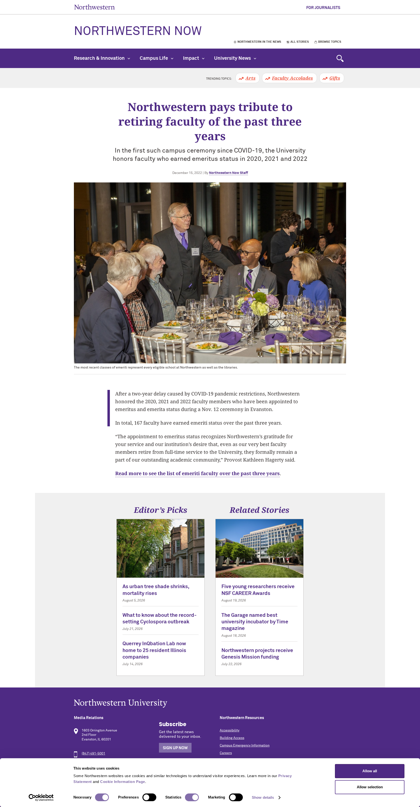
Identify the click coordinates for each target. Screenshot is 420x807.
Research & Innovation (100, 58)
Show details (263, 797)
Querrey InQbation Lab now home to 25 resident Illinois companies (154, 650)
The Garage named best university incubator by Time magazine (254, 622)
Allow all (369, 771)
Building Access (232, 738)
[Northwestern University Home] (94, 6)
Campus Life (154, 58)
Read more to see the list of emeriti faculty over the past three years (197, 473)
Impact (191, 58)
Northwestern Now (138, 32)
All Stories (299, 42)
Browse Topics (329, 42)
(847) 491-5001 (93, 753)
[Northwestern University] (210, 703)
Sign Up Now (175, 748)
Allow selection (370, 787)
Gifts (334, 78)
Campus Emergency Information (245, 745)
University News (233, 58)
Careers (226, 753)
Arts (250, 78)
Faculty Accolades (292, 78)
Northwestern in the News (259, 42)
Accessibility (229, 730)
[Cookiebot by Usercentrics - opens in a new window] (41, 797)
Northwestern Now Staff (228, 173)
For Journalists (323, 8)
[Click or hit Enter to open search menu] (340, 58)
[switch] (149, 797)
